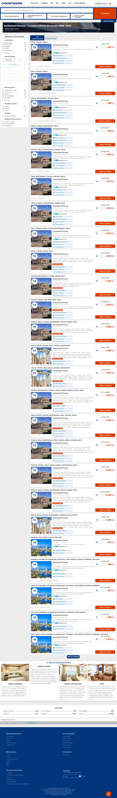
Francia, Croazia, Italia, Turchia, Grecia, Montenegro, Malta (54, 465)
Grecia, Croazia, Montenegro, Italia (44, 126)
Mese (20, 60)
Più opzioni (7, 53)
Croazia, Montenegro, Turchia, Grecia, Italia (48, 276)
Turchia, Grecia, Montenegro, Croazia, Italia (48, 150)
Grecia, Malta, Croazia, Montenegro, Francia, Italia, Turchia (54, 515)
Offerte (64, 3)
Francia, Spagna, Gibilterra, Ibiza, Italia (46, 300)
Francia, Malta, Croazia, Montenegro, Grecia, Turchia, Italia (54, 322)
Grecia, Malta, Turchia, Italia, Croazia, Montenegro (50, 345)
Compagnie (10, 722)
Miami (7, 765)
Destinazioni (34, 3)
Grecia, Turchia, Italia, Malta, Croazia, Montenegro (50, 368)
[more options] (114, 3)
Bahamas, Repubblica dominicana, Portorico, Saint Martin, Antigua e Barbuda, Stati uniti (65, 559)
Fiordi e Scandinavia (11, 743)
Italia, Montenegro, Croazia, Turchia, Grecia (48, 176)
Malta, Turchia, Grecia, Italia (42, 251)
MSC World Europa (68, 743)
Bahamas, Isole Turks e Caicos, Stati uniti (46, 537)
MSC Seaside (66, 740)
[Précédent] (32, 52)
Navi (52, 3)
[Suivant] (49, 52)
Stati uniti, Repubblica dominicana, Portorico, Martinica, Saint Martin (58, 612)
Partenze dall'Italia (79, 3)
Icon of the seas (67, 745)
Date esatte (8, 60)
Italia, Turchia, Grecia (39, 42)
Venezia (8, 761)
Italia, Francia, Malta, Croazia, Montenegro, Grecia (50, 228)
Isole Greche (9, 738)
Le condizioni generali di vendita (14, 775)
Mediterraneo (9, 736)
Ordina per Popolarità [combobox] (107, 38)
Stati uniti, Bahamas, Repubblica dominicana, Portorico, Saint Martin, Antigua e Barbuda (65, 585)
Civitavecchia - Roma (11, 759)
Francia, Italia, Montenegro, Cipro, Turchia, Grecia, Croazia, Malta (56, 440)
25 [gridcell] (17, 80)
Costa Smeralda (67, 738)
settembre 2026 (13, 64)
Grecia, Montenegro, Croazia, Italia (44, 98)
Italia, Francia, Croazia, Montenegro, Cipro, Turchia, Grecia (54, 415)
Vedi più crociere (73, 657)
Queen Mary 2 (66, 736)
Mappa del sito (10, 779)
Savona (8, 754)
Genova (8, 757)
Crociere (2, 722)
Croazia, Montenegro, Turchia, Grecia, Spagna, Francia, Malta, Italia (57, 390)
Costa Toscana (66, 747)
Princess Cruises (19, 722)
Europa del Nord (10, 745)
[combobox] (47, 10)
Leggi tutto (62, 699)
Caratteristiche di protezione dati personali (17, 784)
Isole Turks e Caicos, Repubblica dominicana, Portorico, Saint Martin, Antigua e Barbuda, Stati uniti (69, 634)
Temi (70, 3)
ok (84, 776)
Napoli (8, 763)
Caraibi (8, 740)
